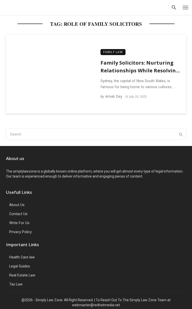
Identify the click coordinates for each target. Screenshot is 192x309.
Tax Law (15, 284)
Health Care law (22, 257)
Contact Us (18, 214)
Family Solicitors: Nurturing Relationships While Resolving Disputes (139, 66)
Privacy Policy (20, 232)
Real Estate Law (22, 275)
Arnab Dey (113, 96)
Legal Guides (19, 266)
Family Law (113, 52)
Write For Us (19, 223)
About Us (16, 205)
